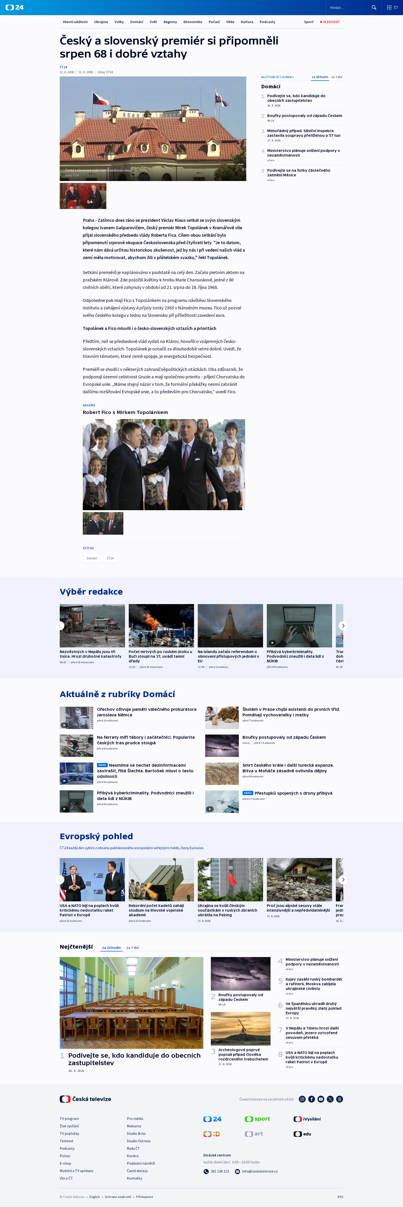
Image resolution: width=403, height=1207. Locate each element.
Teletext (66, 1141)
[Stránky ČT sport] (257, 1118)
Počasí (214, 21)
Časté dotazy (137, 1170)
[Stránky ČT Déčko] (211, 1133)
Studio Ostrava (138, 1141)
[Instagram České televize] (302, 1099)
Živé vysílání (69, 1126)
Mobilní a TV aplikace (76, 1170)
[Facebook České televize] (311, 1099)
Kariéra (133, 1155)
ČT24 (63, 67)
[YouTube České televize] (321, 1099)
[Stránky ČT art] (254, 1133)
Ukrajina (101, 21)
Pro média (135, 1118)
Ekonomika (193, 21)
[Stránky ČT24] (212, 1118)
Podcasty (267, 21)
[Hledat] (374, 7)
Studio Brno (136, 1133)
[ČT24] (15, 7)
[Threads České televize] (339, 1099)
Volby (119, 21)
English (95, 1197)
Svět (153, 21)
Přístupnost (144, 1197)
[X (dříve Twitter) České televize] (330, 1099)
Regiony (170, 21)
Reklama (134, 1126)
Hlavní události (75, 21)
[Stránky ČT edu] (302, 1133)
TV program (69, 1118)
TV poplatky (69, 1133)
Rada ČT (133, 1148)
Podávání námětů (141, 1163)
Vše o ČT (66, 1178)
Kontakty (134, 1178)
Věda (230, 21)
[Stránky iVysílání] (307, 1118)
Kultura (247, 21)
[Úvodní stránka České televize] (86, 1099)
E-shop (65, 1163)
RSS (340, 1197)
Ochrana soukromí (118, 1197)
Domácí (136, 21)
